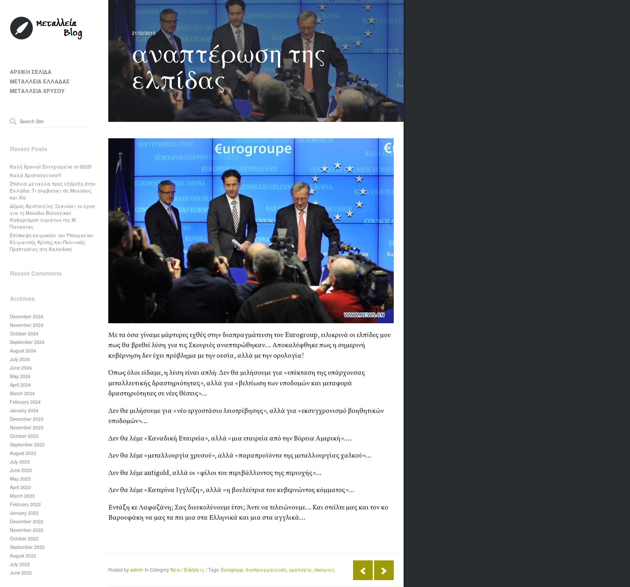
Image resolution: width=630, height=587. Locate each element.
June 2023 (21, 470)
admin (136, 569)
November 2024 (26, 325)
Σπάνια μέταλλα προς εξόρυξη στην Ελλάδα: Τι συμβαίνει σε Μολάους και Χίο (52, 190)
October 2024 (24, 333)
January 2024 (24, 410)
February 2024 (25, 401)
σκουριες (324, 569)
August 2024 (23, 350)
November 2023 (26, 427)
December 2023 (26, 419)
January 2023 (24, 512)
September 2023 (27, 444)
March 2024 (22, 393)
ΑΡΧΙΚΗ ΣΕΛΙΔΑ (31, 72)
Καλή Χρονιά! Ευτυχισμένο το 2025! (51, 166)
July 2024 (20, 359)
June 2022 (21, 572)
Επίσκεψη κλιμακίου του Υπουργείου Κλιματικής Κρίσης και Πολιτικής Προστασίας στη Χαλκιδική (51, 242)
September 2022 (27, 547)
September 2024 (27, 342)
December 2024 (26, 316)
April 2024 (20, 384)
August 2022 (23, 555)
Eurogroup (232, 569)
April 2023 (20, 487)
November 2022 (26, 530)
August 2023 (23, 453)
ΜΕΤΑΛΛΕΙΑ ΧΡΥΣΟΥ (37, 91)
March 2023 (22, 495)
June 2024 (21, 367)
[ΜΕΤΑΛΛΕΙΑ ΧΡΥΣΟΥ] (46, 38)
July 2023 (20, 461)
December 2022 (26, 521)
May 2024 (20, 376)
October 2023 (24, 436)
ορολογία (300, 569)
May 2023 (20, 478)
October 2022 (24, 538)
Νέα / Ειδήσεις (187, 569)
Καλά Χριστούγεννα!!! (35, 175)
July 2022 (20, 564)
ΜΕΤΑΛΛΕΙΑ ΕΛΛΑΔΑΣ (40, 81)
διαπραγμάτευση (266, 569)
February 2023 (25, 504)
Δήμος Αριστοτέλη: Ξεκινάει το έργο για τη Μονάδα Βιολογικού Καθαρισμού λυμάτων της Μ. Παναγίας (52, 216)
